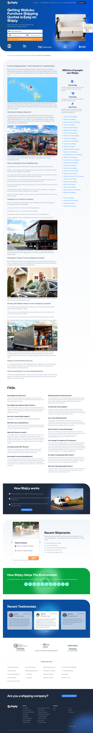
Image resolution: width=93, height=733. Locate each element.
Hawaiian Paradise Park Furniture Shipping (74, 176)
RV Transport (25, 708)
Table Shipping (11, 671)
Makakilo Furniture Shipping (70, 152)
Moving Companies (30, 667)
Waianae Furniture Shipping (70, 173)
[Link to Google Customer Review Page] (20, 646)
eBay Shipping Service (49, 667)
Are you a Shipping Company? (69, 2)
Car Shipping (25, 716)
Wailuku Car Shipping (69, 198)
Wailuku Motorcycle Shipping (71, 200)
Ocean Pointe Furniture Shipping (71, 160)
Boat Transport (41, 720)
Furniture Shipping (16, 55)
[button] (40, 542)
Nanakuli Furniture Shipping (70, 181)
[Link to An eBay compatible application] (46, 645)
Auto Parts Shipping (27, 710)
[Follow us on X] (69, 726)
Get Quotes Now (26, 510)
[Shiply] (12, 2)
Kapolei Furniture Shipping (70, 144)
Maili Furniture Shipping (69, 184)
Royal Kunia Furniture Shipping (71, 171)
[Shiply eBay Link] (74, 726)
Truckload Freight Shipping (28, 712)
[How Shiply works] (67, 499)
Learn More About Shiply (68, 696)
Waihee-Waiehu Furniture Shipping (72, 190)
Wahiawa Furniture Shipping (70, 157)
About (54, 708)
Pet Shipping (25, 714)
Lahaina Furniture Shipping (70, 179)
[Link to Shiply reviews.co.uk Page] (73, 646)
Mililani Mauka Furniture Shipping (72, 149)
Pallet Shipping (41, 710)
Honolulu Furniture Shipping (70, 117)
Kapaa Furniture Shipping (70, 192)
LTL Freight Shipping (67, 671)
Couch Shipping (11, 677)
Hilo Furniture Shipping (69, 125)
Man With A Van (65, 677)
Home (8, 55)
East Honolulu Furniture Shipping (72, 122)
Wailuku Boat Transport (69, 203)
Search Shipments (45, 2)
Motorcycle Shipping (27, 718)
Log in (61, 2)
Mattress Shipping (48, 674)
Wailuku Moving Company (70, 206)
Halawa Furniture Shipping (70, 165)
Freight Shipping (26, 722)
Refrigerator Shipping (49, 671)
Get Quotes (81, 2)
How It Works (52, 2)
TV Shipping (28, 674)
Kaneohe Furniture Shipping (70, 133)
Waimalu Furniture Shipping (70, 168)
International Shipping (13, 674)
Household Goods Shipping (69, 667)
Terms (69, 708)
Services (35, 2)
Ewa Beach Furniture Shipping (71, 162)
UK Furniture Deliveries (13, 681)
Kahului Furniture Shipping (70, 138)
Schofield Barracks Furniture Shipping (73, 154)
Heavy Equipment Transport (44, 708)
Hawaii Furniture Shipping (29, 55)
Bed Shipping (65, 674)
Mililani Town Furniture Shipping (71, 135)
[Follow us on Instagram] (71, 726)
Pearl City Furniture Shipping (70, 127)
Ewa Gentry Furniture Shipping (71, 141)
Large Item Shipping (12, 667)
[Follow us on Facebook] (70, 726)
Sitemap (70, 710)
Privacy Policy (71, 712)
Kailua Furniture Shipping (70, 119)
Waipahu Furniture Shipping (70, 130)
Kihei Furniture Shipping (69, 146)
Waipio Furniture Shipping (70, 187)
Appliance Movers (48, 677)
